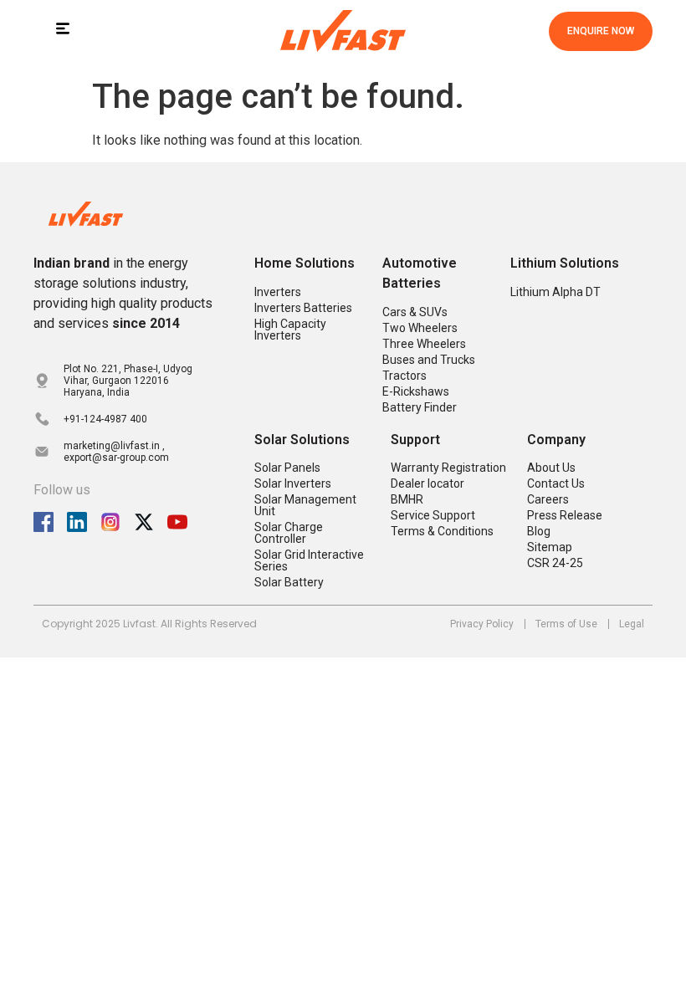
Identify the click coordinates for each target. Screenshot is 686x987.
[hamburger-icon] (62, 31)
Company (556, 439)
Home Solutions (304, 263)
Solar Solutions (302, 439)
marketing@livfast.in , (114, 446)
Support (415, 439)
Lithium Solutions (564, 263)
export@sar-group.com (116, 457)
